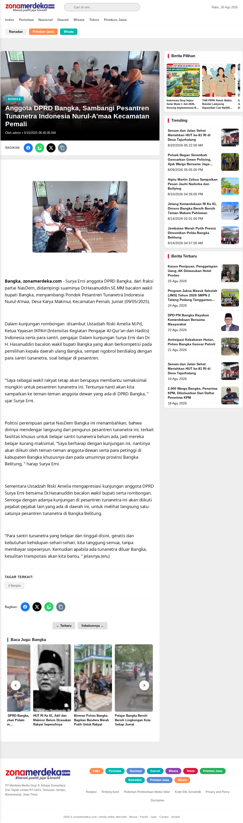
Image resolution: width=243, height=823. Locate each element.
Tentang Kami (110, 792)
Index (9, 20)
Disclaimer (157, 800)
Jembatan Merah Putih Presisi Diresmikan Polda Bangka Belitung (192, 233)
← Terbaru (63, 625)
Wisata (79, 20)
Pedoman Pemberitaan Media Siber (147, 792)
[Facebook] (28, 147)
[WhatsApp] (39, 147)
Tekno (94, 20)
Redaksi (91, 792)
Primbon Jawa (115, 20)
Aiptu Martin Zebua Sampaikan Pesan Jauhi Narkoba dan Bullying (193, 184)
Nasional (45, 20)
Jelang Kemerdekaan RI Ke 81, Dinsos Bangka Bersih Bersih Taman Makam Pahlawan (192, 208)
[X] (51, 147)
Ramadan (16, 31)
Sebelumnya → (92, 625)
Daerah (63, 20)
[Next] (144, 685)
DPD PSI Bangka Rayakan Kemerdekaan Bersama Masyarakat (188, 319)
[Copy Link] (62, 147)
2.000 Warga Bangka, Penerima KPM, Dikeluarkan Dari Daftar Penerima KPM (192, 393)
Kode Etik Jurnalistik (188, 792)
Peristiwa (26, 20)
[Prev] (16, 685)
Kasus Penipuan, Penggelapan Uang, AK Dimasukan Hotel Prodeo (193, 271)
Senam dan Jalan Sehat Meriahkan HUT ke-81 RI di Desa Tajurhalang (189, 135)
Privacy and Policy (217, 792)
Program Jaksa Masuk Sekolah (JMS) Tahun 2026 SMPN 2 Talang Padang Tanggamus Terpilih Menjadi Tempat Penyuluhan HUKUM (192, 300)
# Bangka (14, 585)
